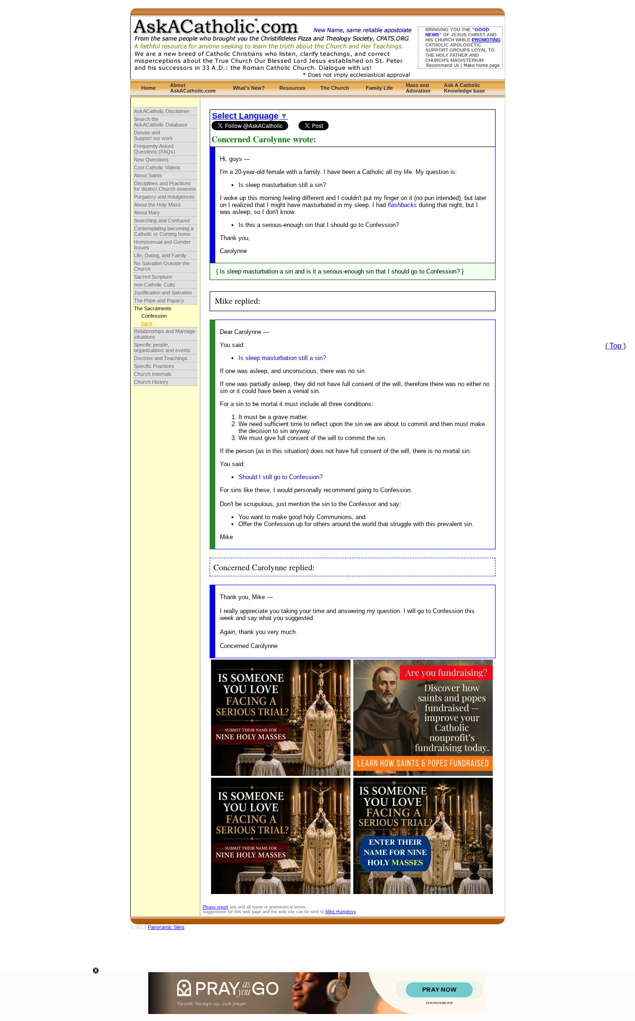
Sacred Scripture (153, 277)
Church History (151, 382)
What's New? (249, 88)
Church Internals (153, 374)
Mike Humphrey (340, 911)
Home (148, 88)
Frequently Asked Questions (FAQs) (154, 148)
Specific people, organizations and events (162, 347)
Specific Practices (154, 366)
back (146, 323)
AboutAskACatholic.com (193, 87)
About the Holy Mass (157, 204)
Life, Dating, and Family (160, 255)
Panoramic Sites (166, 927)
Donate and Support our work (153, 135)
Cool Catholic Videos (157, 167)
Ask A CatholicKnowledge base (464, 87)
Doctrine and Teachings (160, 358)
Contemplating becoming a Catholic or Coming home (163, 231)
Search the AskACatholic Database (160, 121)
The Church (334, 88)
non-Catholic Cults (154, 284)
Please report (215, 907)
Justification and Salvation (163, 292)
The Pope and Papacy (159, 300)
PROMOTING (486, 39)
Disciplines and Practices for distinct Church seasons (165, 186)
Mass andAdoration (418, 87)
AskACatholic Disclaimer (161, 111)
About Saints (148, 175)
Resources (292, 88)
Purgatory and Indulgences (164, 197)
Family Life (379, 88)
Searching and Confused (162, 220)
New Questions (151, 159)
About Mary (147, 212)
